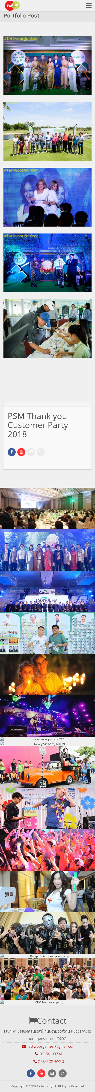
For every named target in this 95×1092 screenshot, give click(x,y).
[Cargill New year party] (48, 717)
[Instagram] (41, 452)
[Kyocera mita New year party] (48, 980)
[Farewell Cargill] (48, 634)
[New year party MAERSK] (48, 809)
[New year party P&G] (48, 768)
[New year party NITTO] (48, 740)
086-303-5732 (51, 1061)
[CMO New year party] (48, 1003)
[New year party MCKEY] (48, 851)
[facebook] (12, 452)
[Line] (31, 452)
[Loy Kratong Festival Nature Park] (48, 675)
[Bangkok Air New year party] (48, 957)
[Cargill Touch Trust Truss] (48, 509)
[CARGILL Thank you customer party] (48, 592)
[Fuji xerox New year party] (48, 934)
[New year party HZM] (48, 892)
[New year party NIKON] (48, 745)
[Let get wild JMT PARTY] (48, 551)
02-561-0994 (50, 1053)
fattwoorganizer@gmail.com (51, 1046)
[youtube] (21, 452)
